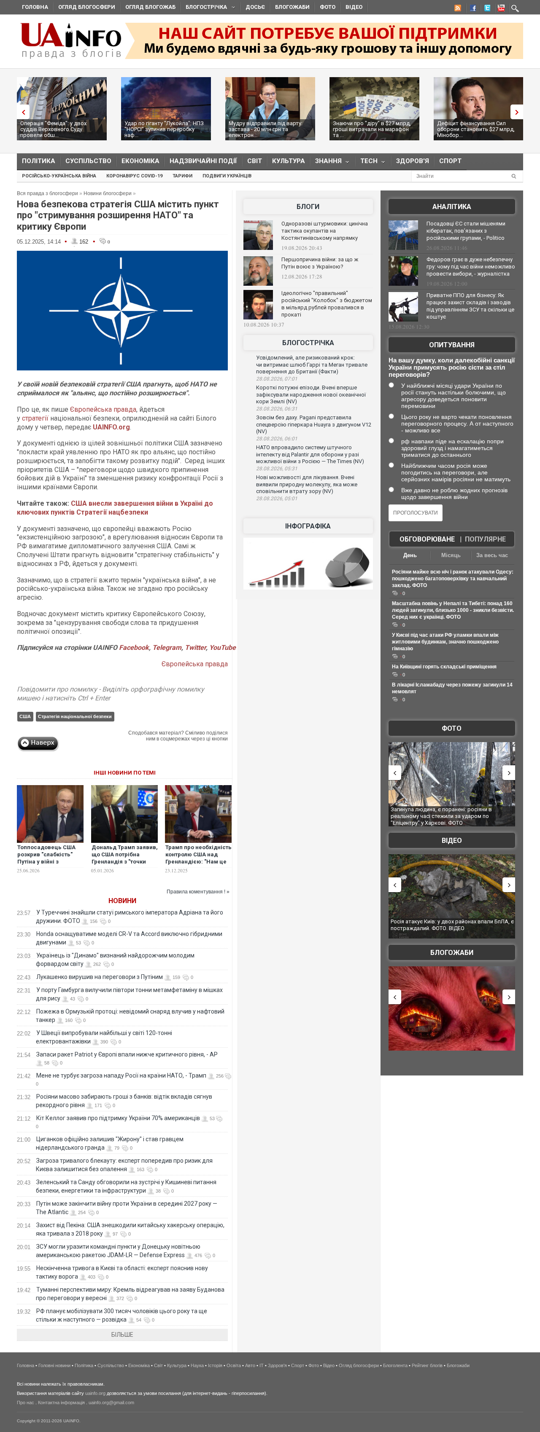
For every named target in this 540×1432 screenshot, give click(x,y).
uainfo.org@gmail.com (111, 1402)
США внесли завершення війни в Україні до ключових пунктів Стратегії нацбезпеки (115, 507)
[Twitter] (485, 9)
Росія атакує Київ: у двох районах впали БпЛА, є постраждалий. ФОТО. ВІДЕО (452, 924)
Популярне (485, 539)
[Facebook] (471, 9)
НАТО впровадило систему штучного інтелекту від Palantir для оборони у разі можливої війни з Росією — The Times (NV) (310, 454)
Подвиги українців (226, 176)
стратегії (34, 418)
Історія (215, 1365)
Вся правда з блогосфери (47, 193)
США (25, 716)
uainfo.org (95, 1393)
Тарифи (182, 176)
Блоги (308, 207)
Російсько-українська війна (59, 176)
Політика (38, 161)
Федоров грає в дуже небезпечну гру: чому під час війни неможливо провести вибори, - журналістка (471, 266)
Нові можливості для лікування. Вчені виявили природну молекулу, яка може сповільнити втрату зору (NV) (306, 484)
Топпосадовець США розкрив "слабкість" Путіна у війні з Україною (46, 858)
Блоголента (395, 1365)
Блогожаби (292, 7)
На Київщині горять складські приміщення (444, 667)
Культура (288, 161)
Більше (122, 1334)
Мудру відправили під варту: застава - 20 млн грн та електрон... (265, 129)
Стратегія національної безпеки (75, 716)
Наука (197, 1365)
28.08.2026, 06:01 (276, 439)
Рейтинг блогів (427, 1365)
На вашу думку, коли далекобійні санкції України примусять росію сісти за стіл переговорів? (452, 367)
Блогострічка (204, 8)
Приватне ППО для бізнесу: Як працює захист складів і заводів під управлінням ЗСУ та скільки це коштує (470, 306)
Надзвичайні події (203, 161)
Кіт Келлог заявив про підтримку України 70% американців (118, 1118)
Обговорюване (427, 539)
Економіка (140, 161)
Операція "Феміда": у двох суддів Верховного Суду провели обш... (53, 129)
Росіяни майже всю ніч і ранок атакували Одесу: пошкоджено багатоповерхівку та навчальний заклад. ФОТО (452, 578)
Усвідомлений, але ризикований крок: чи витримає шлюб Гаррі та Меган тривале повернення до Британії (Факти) (311, 364)
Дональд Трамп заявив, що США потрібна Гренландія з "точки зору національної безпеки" (125, 861)
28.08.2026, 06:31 (276, 409)
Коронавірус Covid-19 (134, 176)
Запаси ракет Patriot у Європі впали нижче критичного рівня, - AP (127, 1054)
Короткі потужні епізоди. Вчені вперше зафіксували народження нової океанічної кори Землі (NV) (311, 394)
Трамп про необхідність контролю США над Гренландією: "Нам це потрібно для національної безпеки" (198, 861)
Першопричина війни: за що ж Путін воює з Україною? (319, 263)
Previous (21, 112)
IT (261, 1365)
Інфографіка (308, 526)
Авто (250, 1365)
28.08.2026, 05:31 (276, 469)
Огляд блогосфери (86, 7)
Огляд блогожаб (150, 7)
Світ (254, 161)
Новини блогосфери (108, 193)
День (410, 555)
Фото (327, 7)
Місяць (451, 555)
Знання (326, 163)
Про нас (25, 1402)
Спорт (450, 161)
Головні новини (54, 1365)
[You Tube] (500, 9)
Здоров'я (412, 161)
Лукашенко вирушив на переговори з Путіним (99, 976)
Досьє (255, 7)
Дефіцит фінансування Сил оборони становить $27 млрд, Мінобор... (476, 129)
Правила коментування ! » (198, 892)
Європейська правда (103, 409)
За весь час (492, 555)
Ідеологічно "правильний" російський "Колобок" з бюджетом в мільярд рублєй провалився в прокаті (326, 304)
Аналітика (451, 207)
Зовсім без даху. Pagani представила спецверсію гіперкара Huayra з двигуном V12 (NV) (313, 424)
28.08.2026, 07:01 (276, 379)
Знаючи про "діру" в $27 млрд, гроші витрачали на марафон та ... (372, 129)
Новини (122, 901)
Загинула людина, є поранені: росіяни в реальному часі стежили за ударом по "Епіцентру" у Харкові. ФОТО (441, 816)
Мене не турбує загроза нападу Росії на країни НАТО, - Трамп (121, 1075)
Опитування (452, 345)
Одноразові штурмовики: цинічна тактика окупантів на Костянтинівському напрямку (324, 230)
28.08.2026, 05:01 (276, 498)
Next (518, 112)
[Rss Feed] (457, 9)
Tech (366, 163)
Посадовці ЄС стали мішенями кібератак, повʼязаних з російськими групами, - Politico (466, 230)
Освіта (234, 1365)
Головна (35, 7)
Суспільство (88, 161)
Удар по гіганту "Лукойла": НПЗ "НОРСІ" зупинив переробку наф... (164, 129)
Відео (354, 7)
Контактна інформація (61, 1402)
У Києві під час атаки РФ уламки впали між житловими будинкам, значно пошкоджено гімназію (445, 642)
